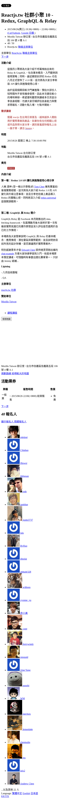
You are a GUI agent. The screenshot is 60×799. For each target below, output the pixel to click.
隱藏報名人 (20, 421)
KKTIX (5, 796)
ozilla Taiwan (9, 301)
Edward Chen (28, 250)
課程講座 (12, 313)
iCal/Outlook (13, 33)
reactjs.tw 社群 (8, 290)
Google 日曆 (28, 33)
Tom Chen (39, 186)
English (26, 793)
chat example (7, 253)
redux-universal (48, 197)
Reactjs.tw (17, 53)
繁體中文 (17, 793)
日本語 (34, 793)
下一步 (5, 56)
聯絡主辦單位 (25, 47)
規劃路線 (6, 373)
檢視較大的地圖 (20, 373)
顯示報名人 (7, 421)
